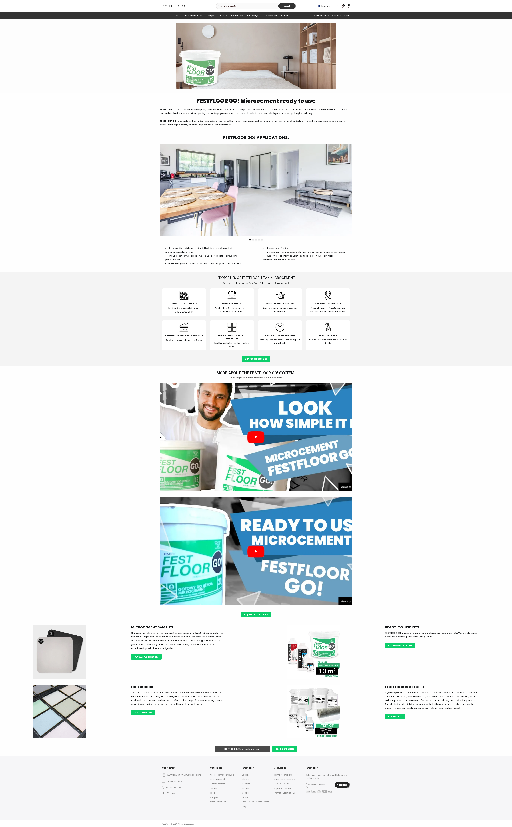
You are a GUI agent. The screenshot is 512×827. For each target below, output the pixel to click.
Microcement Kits (193, 15)
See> (190, 311)
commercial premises (181, 252)
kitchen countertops (211, 263)
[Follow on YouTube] (173, 793)
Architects (247, 788)
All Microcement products (222, 775)
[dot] (250, 239)
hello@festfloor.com (341, 15)
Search (245, 775)
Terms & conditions (283, 775)
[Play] (256, 437)
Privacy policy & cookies (285, 779)
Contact (285, 15)
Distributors (247, 797)
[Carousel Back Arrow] (164, 190)
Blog (244, 806)
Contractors (247, 793)
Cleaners (214, 788)
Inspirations (237, 15)
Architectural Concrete (221, 802)
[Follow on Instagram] (168, 793)
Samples (211, 15)
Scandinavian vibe (285, 259)
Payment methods (283, 788)
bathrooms (224, 255)
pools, (168, 259)
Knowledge (252, 15)
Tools (212, 793)
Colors (223, 15)
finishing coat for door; (278, 248)
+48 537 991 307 (322, 15)
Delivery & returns (282, 784)
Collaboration (270, 15)
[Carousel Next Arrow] (348, 190)
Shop (177, 15)
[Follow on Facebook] (163, 793)
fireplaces (290, 252)
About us (246, 779)
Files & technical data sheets (255, 802)
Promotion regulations (284, 793)
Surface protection (219, 784)
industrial (268, 259)
